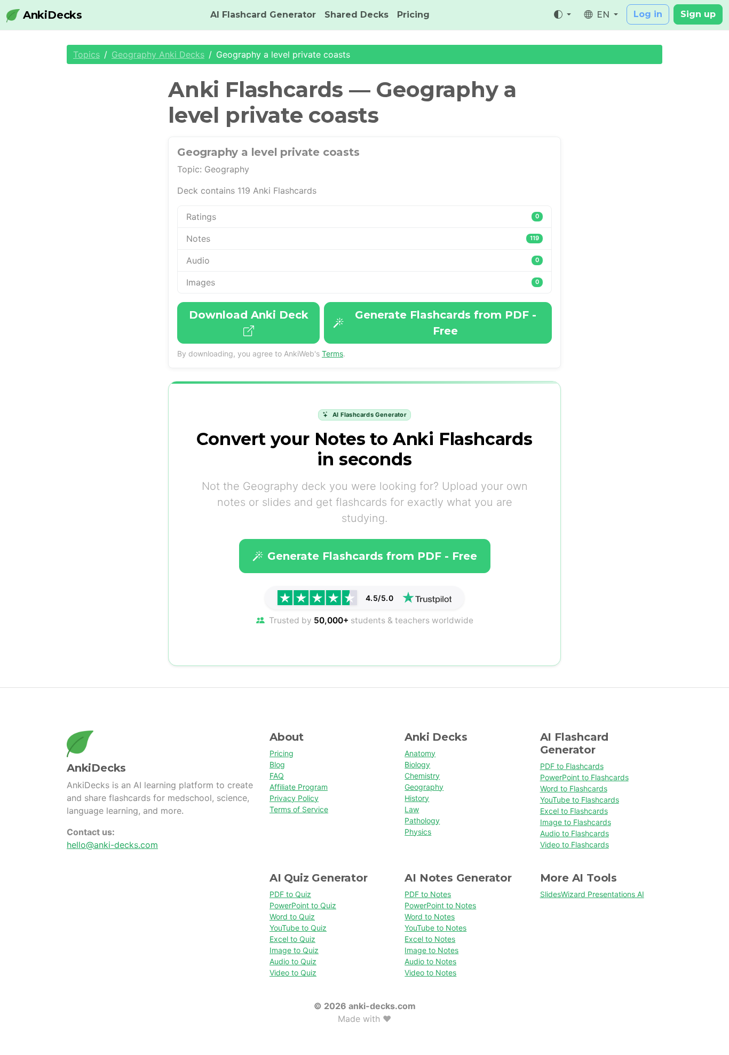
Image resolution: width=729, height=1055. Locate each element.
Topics (86, 54)
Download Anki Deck (248, 314)
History (417, 798)
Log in (647, 14)
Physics (418, 831)
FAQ (277, 775)
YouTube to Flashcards (579, 799)
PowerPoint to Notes (440, 905)
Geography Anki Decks (158, 54)
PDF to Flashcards (572, 766)
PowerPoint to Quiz (303, 905)
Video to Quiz (293, 972)
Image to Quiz (294, 950)
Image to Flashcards (575, 822)
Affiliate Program (299, 786)
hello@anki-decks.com (112, 844)
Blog (277, 764)
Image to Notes (431, 950)
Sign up (698, 14)
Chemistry (422, 775)
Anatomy (420, 753)
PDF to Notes (428, 894)
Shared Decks (356, 15)
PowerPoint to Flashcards (584, 777)
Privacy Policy (294, 798)
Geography (424, 786)
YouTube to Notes (435, 927)
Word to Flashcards (573, 788)
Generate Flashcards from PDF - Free (445, 322)
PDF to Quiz (290, 894)
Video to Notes (430, 972)
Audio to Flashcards (574, 833)
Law (412, 809)
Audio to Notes (430, 961)
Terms (332, 353)
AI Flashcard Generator (263, 15)
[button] (562, 15)
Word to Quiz (292, 916)
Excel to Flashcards (574, 810)
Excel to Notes (430, 938)
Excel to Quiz (292, 938)
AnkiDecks (51, 15)
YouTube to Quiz (298, 927)
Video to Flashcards (574, 844)
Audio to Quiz (293, 961)
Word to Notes (430, 916)
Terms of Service (299, 809)
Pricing (413, 15)
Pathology (422, 820)
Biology (417, 764)
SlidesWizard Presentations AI (592, 894)
